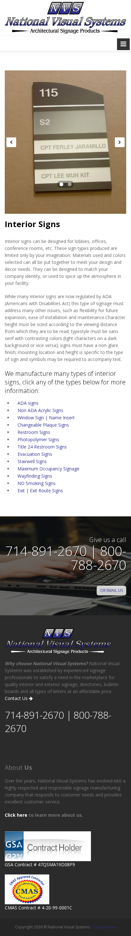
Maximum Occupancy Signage (48, 469)
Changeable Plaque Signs (43, 425)
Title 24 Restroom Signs (42, 447)
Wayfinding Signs (34, 476)
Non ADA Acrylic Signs (40, 410)
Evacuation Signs (34, 454)
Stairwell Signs (32, 461)
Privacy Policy (104, 927)
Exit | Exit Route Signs (40, 491)
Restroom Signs (33, 432)
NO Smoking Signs (36, 483)
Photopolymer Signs (38, 439)
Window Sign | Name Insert (46, 418)
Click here (16, 815)
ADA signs (27, 403)
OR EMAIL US (111, 590)
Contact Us (17, 698)
